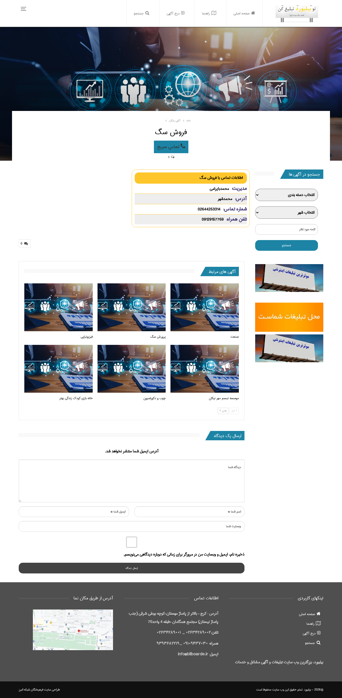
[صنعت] (204, 307)
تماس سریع (169, 146)
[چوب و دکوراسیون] (132, 369)
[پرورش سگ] (132, 307)
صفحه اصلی (242, 13)
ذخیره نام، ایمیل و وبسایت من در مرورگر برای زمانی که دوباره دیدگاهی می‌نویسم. (183, 554)
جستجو (139, 13)
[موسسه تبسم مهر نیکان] (204, 369)
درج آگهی (173, 13)
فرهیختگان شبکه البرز (31, 689)
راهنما (206, 13)
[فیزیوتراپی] (58, 307)
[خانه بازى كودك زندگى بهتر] (58, 369)
